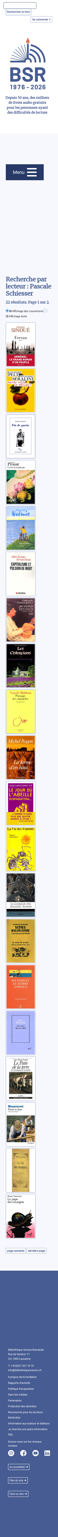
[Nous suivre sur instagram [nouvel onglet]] (11, 1453)
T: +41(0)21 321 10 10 (21, 1365)
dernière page (36, 1250)
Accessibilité (17, 1466)
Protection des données (22, 1406)
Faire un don (17, 1493)
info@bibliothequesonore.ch (24, 1370)
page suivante (15, 1250)
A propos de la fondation (22, 1377)
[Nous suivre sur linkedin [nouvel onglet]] (47, 1453)
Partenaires (15, 1400)
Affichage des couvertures (27, 311)
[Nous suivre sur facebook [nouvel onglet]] (23, 1453)
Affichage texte (17, 316)
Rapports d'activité (19, 1382)
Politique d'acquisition (21, 1388)
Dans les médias (18, 1394)
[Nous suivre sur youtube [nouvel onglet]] (35, 1453)
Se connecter (40, 19)
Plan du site (16, 1480)
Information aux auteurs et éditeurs (29, 1423)
